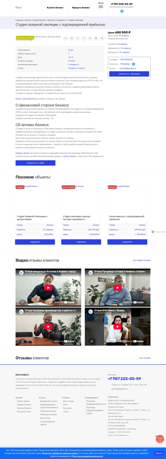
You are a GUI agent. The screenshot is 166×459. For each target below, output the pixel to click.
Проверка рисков (48, 411)
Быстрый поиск (24, 412)
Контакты (67, 408)
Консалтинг (45, 418)
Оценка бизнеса (24, 408)
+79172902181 (126, 60)
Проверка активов (48, 415)
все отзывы (145, 358)
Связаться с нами (35, 163)
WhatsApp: (126, 64)
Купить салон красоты (25, 99)
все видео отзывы (141, 260)
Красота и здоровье (57, 20)
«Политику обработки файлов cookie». (60, 453)
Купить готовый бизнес (35, 20)
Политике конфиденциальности (87, 456)
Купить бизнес (55, 7)
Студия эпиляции (75, 20)
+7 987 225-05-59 (121, 4)
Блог (65, 405)
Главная (19, 20)
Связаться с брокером (129, 74)
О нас (65, 412)
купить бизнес (70, 156)
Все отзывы (68, 401)
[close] (164, 231)
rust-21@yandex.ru (128, 68)
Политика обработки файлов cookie (94, 410)
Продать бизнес (81, 7)
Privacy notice (159, 232)
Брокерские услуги (48, 401)
